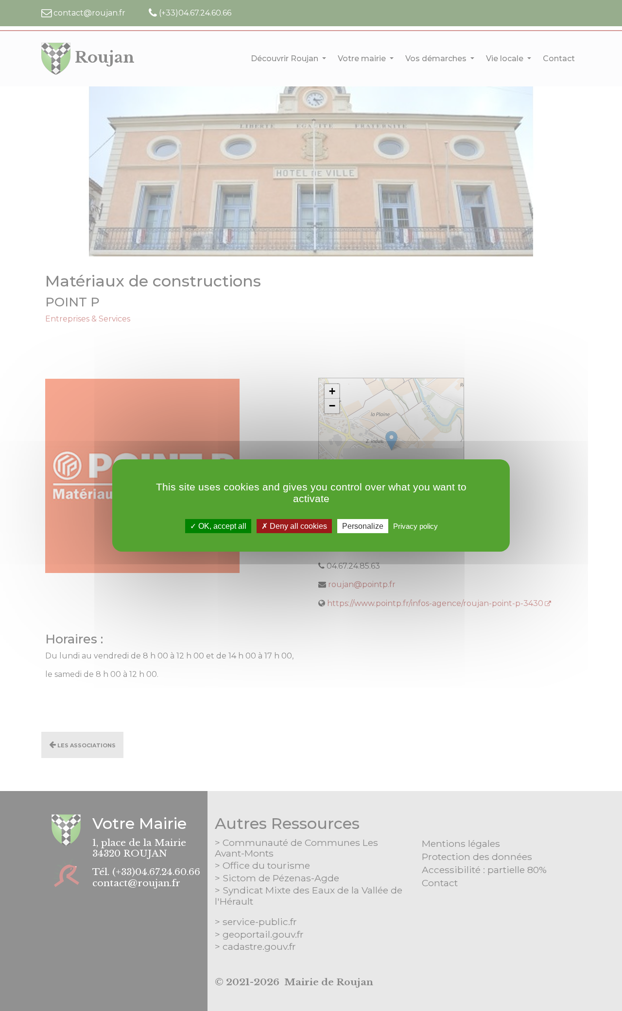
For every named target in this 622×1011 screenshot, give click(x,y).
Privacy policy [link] (415, 526)
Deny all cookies (297, 526)
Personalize (362, 526)
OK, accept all (221, 526)
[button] (332, 391)
